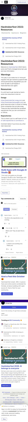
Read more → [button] (6, 385)
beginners (23, 33)
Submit (6, 209)
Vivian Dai (8, 17)
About (15, 404)
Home (4, 397)
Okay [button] (4, 419)
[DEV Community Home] (6, 2)
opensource (15, 33)
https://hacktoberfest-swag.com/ (11, 100)
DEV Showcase (8, 404)
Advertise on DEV (7, 402)
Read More (5, 193)
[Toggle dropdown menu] (26, 154)
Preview (14, 209)
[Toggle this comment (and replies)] (2, 218)
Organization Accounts (18, 402)
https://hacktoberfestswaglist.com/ (12, 102)
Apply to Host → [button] (7, 294)
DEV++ (18, 397)
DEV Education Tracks (10, 399)
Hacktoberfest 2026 (7, 376)
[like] (5, 236)
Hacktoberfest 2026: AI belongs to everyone (11, 367)
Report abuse (19, 252)
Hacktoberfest (13, 67)
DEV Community (14, 320)
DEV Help (19, 399)
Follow (14, 307)
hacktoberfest (5, 33)
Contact (20, 404)
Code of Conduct (9, 252)
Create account (21, 2)
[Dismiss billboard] (26, 406)
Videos (22, 397)
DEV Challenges (11, 397)
